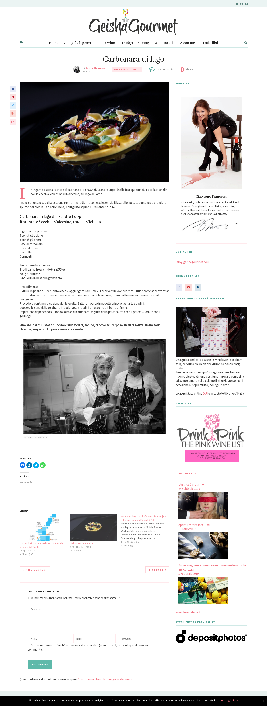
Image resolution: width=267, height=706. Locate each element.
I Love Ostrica (186, 473)
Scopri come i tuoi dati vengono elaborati (105, 679)
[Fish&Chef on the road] (93, 527)
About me (187, 43)
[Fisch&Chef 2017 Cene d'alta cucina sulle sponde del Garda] (43, 527)
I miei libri (210, 43)
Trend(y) (126, 43)
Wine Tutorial (164, 43)
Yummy (143, 43)
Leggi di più (231, 700)
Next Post (156, 569)
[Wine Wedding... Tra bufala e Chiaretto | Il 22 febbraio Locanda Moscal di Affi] (146, 530)
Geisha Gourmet (95, 68)
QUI (205, 393)
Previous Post (36, 569)
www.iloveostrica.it (188, 612)
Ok (221, 700)
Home (53, 43)
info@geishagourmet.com (192, 262)
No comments (164, 69)
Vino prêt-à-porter (77, 43)
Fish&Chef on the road (82, 543)
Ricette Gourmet (127, 69)
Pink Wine (107, 43)
